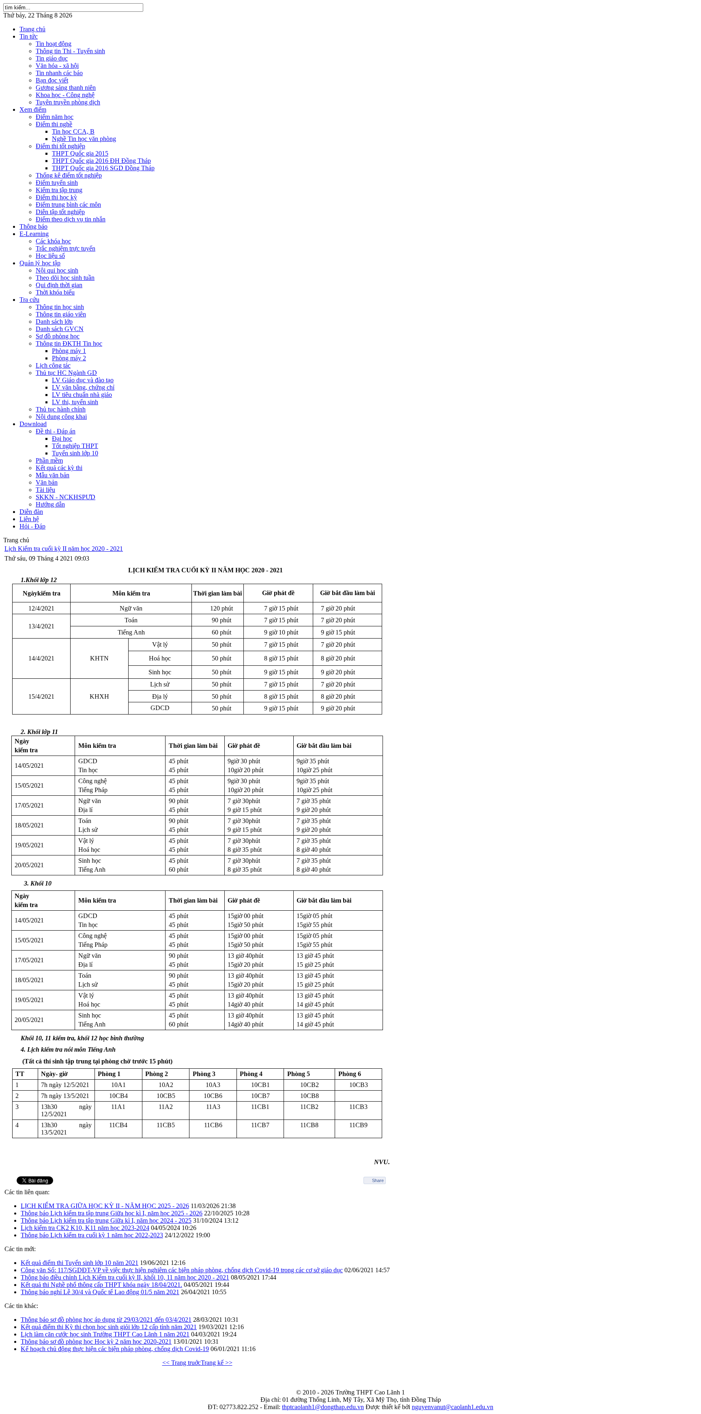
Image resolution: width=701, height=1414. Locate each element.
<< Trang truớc (181, 1362)
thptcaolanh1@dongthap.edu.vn (323, 1406)
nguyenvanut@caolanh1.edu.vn (452, 1406)
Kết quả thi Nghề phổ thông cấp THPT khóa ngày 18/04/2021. (101, 1284)
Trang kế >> (216, 1362)
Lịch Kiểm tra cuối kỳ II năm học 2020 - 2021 (63, 548)
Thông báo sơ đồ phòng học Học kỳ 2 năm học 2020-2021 (96, 1341)
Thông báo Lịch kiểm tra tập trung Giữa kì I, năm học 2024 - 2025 (106, 1220)
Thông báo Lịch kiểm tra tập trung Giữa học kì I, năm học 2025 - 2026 (111, 1213)
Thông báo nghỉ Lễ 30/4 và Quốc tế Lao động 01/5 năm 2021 (100, 1291)
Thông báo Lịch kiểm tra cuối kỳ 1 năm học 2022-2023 (92, 1235)
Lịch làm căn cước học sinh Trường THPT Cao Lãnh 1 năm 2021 (105, 1334)
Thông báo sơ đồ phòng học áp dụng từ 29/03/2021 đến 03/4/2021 (106, 1319)
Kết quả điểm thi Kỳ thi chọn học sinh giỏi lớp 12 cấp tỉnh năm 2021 (109, 1326)
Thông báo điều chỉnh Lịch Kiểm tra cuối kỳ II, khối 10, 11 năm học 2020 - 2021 (125, 1277)
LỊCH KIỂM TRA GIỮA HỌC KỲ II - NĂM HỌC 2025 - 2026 (105, 1205)
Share (378, 1180)
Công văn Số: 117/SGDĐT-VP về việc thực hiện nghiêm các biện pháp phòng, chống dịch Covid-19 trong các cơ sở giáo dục (182, 1270)
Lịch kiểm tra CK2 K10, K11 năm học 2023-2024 (85, 1227)
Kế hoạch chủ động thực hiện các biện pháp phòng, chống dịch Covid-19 (115, 1348)
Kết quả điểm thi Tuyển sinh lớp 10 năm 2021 (79, 1262)
